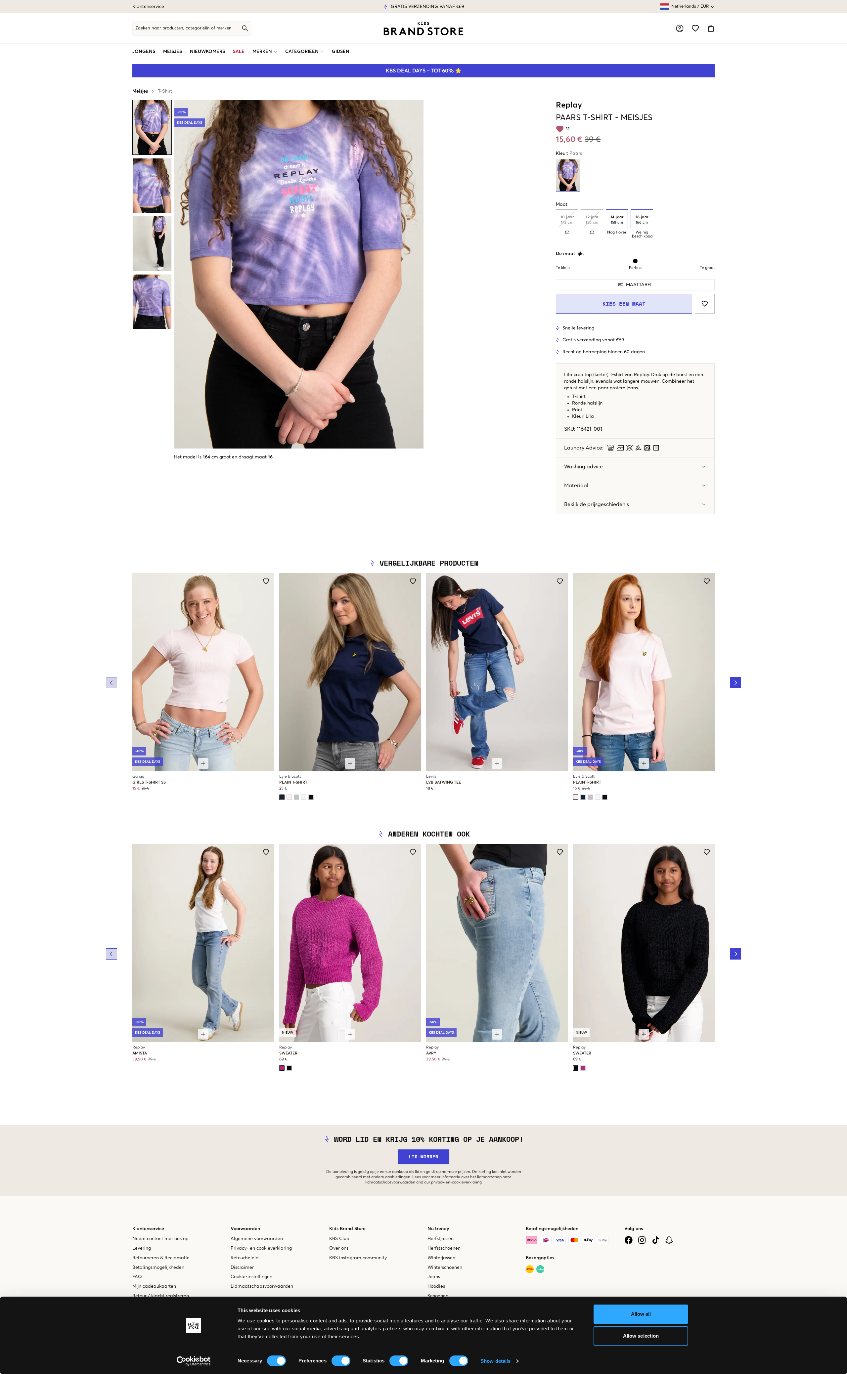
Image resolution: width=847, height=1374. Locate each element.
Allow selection (641, 1336)
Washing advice (583, 466)
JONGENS (143, 51)
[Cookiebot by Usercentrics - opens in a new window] (194, 1361)
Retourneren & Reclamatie (161, 1258)
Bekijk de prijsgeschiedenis (596, 504)
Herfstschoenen (444, 1248)
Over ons (338, 1248)
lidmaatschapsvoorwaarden (390, 1182)
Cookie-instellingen (251, 1276)
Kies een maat (624, 304)
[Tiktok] (655, 1240)
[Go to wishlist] (695, 28)
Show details (495, 1361)
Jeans (433, 1276)
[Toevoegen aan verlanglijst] (705, 304)
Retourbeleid (245, 1258)
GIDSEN (340, 51)
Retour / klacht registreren (160, 1296)
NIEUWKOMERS (207, 51)
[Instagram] (642, 1240)
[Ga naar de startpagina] (423, 28)
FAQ (137, 1276)
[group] (635, 223)
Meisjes (140, 91)
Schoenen (437, 1296)
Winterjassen (441, 1258)
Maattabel (639, 284)
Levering (141, 1248)
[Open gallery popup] (299, 274)
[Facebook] (628, 1240)
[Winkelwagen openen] (711, 28)
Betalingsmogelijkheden (158, 1267)
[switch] (341, 1360)
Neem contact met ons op (160, 1238)
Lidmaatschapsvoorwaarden (262, 1286)
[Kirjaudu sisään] (680, 28)
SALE (239, 51)
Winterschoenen (444, 1267)
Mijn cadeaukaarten (154, 1286)
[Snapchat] (669, 1240)
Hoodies (436, 1286)
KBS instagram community (358, 1258)
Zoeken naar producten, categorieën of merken (183, 28)
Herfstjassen (440, 1238)
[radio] (617, 219)
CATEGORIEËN (302, 51)
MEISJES (172, 51)
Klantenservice (148, 6)
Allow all (641, 1314)
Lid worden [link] (423, 1156)
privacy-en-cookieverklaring (456, 1182)
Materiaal (576, 485)
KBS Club (339, 1238)
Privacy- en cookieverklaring (261, 1248)
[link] (423, 28)
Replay (569, 105)
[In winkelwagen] (203, 763)
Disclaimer (242, 1267)
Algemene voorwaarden (257, 1238)
